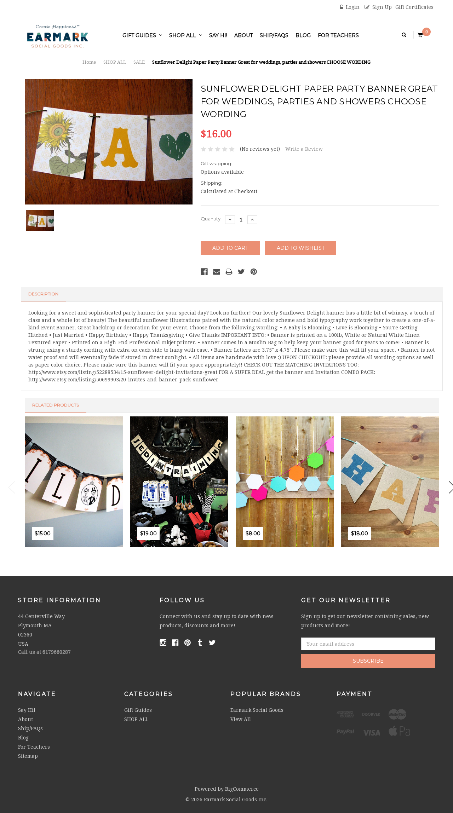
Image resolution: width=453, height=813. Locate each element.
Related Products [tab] (55, 405)
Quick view (68, 550)
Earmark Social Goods (256, 710)
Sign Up (382, 7)
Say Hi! (218, 35)
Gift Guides (139, 35)
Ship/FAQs (274, 35)
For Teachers (338, 35)
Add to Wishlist (53, 550)
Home (89, 62)
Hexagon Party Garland (292, 509)
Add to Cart (38, 550)
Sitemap (28, 756)
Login (353, 7)
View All (240, 719)
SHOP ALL (183, 35)
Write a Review (304, 149)
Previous (12, 487)
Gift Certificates (414, 7)
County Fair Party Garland (400, 509)
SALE (139, 62)
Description (43, 293)
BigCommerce (242, 789)
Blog (303, 35)
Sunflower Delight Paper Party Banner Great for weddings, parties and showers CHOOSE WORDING (261, 62)
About (243, 35)
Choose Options (143, 550)
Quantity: (211, 218)
